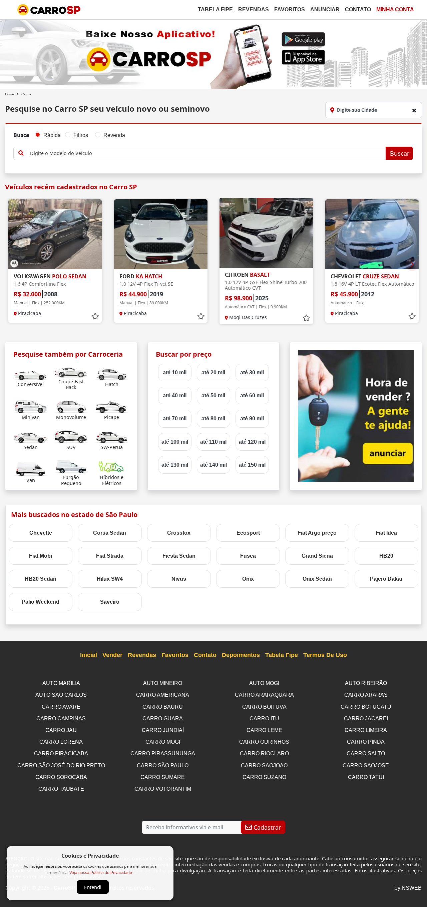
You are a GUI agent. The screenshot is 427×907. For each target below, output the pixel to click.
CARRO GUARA (162, 718)
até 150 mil (252, 465)
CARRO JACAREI (366, 718)
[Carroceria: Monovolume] (71, 406)
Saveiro (109, 602)
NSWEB (412, 888)
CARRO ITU (264, 718)
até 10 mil (174, 372)
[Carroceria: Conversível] (30, 373)
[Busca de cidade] (414, 110)
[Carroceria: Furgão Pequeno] (71, 466)
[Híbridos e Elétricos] (111, 466)
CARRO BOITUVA (264, 707)
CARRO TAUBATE (61, 789)
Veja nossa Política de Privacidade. (101, 872)
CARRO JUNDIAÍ (163, 730)
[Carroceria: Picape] (111, 406)
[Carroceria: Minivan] (30, 406)
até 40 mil (174, 395)
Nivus (178, 579)
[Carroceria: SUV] (71, 436)
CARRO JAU (61, 730)
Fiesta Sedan (178, 556)
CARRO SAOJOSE (366, 765)
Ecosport (248, 533)
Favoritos (289, 9)
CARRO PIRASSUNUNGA (162, 753)
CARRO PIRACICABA (61, 753)
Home (9, 94)
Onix (248, 579)
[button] (412, 264)
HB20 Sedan (40, 579)
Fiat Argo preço (317, 533)
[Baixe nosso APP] (213, 53)
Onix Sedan (317, 579)
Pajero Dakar (386, 579)
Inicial (88, 655)
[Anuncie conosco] (356, 416)
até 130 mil (174, 465)
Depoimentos (241, 655)
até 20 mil (213, 372)
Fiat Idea (386, 533)
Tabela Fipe (215, 9)
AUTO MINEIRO (162, 683)
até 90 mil (252, 418)
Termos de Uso (325, 655)
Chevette (40, 533)
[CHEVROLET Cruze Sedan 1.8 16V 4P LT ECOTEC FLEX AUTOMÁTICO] (372, 234)
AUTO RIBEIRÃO (366, 683)
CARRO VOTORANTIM (162, 789)
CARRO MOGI (162, 742)
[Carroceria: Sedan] (30, 436)
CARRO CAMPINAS (61, 718)
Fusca (248, 556)
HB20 (386, 556)
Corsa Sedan (109, 533)
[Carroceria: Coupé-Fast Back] (71, 370)
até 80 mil (213, 418)
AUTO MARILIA (61, 683)
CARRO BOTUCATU (366, 707)
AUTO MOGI (264, 683)
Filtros (80, 135)
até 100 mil (174, 442)
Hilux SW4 (110, 579)
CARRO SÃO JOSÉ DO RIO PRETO (61, 765)
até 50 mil (213, 395)
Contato (358, 9)
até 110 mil (213, 442)
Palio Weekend (40, 602)
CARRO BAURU (162, 707)
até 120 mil (252, 442)
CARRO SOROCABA (61, 777)
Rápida (52, 135)
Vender (112, 655)
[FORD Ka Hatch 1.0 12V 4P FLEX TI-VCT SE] (160, 234)
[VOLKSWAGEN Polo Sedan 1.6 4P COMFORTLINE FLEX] (55, 234)
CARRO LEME (264, 730)
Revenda (114, 135)
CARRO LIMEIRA (366, 730)
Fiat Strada (109, 556)
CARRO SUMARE (162, 777)
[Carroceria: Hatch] (111, 373)
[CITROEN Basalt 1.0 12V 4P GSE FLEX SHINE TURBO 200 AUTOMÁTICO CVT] (266, 233)
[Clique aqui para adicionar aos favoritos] (95, 316)
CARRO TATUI (366, 777)
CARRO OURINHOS (264, 742)
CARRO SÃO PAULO (162, 765)
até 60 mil (252, 395)
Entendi (92, 887)
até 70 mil (174, 418)
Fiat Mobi (40, 556)
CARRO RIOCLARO (264, 753)
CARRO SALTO (366, 753)
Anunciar (325, 9)
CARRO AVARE (61, 707)
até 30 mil (252, 372)
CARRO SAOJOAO (264, 765)
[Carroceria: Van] (30, 469)
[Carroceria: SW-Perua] (111, 436)
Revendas (253, 9)
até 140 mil (213, 465)
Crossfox (178, 533)
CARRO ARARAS (366, 695)
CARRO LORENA (61, 742)
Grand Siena (317, 556)
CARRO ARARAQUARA (264, 695)
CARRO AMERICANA (162, 695)
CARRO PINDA (366, 742)
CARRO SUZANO (264, 777)
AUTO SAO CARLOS (61, 695)
